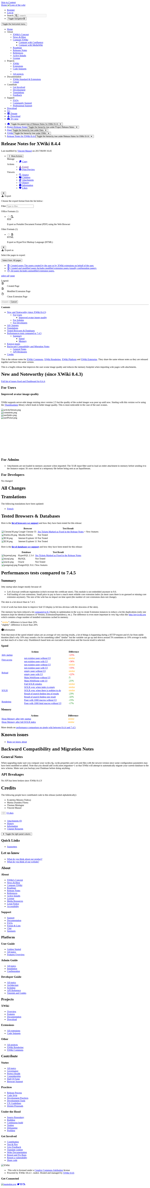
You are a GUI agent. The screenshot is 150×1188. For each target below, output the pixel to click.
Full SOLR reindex (33, 684)
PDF (9, 219)
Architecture (12, 985)
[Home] (8, 124)
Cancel (14, 302)
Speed (21, 338)
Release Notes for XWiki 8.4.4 (21, 136)
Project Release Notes (17, 127)
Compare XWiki (20, 40)
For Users (17, 315)
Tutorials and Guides (16, 993)
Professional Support (22, 105)
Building (11, 1120)
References (18, 53)
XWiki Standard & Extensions (27, 79)
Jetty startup (7, 655)
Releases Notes (20, 50)
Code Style (12, 1095)
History (25, 182)
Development (19, 90)
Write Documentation (17, 1152)
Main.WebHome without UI (37, 677)
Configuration (13, 971)
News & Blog (19, 37)
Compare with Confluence (31, 42)
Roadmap (17, 47)
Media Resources (15, 901)
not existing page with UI (36, 661)
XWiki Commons (35, 359)
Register (11, 10)
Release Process (14, 1093)
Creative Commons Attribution (49, 1170)
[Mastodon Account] (8, 1184)
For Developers (20, 323)
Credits (10, 354)
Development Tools (16, 1100)
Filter (4, 206)
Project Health (13, 1073)
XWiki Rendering (52, 359)
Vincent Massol (24, 151)
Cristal (16, 82)
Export (25, 167)
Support (10, 918)
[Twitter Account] (18, 1184)
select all (5, 276)
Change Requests (15, 829)
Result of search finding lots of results (41, 693)
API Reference (14, 990)
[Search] (16, 15)
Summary (17, 336)
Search (10, 15)
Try (8, 111)
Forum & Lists (14, 925)
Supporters (12, 846)
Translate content (15, 1149)
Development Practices (17, 1098)
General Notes (19, 349)
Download (12, 108)
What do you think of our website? (23, 861)
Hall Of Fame (13, 1079)
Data (9, 130)
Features (11, 1014)
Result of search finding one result (40, 697)
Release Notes (13, 890)
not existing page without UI (37, 658)
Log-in (10, 12)
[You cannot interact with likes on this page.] (3, 813)
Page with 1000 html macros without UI (42, 703)
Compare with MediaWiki (31, 45)
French (10, 508)
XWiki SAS (68, 1173)
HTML (10, 237)
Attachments (28, 180)
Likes (24, 188)
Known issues (13, 344)
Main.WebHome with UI (35, 681)
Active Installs (19, 55)
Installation (12, 968)
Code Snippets (19, 68)
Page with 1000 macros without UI (40, 700)
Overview (11, 1011)
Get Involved (19, 87)
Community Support (22, 103)
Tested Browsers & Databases (21, 330)
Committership (14, 1076)
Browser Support (15, 1081)
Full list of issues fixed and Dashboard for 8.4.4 (23, 381)
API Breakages (20, 352)
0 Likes (10, 813)
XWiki (16, 63)
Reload (5, 672)
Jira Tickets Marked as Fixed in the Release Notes (61, 531)
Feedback (17, 95)
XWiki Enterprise (89, 359)
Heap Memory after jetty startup (16, 719)
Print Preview (28, 169)
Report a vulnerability (17, 1157)
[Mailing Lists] (21, 1184)
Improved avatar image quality (33, 317)
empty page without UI (35, 671)
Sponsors (11, 931)
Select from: (11, 260)
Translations (18, 92)
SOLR (5, 690)
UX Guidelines (14, 1103)
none (12, 276)
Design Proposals (15, 1106)
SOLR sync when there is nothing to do (42, 690)
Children (26, 177)
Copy (24, 161)
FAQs (15, 100)
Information (27, 185)
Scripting (11, 988)
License (16, 58)
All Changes (13, 325)
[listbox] (75, 226)
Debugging (12, 1128)
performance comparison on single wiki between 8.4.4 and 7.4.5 (45, 727)
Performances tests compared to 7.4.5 (24, 333)
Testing (10, 1125)
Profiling (11, 1130)
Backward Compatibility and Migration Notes (28, 346)
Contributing (13, 1142)
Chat (9, 928)
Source (25, 175)
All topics (11, 952)
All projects (18, 74)
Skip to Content (8, 2)
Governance (12, 1071)
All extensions (13, 1030)
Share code (12, 1160)
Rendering (6, 701)
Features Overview (16, 954)
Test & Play (12, 1144)
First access (7, 660)
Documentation (14, 920)
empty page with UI (33, 674)
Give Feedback (14, 1147)
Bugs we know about (17, 742)
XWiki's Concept (21, 34)
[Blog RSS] (24, 1184)
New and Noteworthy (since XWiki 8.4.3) (26, 312)
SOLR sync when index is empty (39, 687)
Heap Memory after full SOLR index (19, 722)
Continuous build (15, 1122)
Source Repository (15, 1117)
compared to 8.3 (42, 612)
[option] (78, 220)
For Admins (18, 320)
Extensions (18, 66)
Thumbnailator (11, 405)
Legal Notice (13, 903)
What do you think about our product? (24, 859)
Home (10, 29)
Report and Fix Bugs (16, 1155)
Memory (23, 341)
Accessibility (13, 906)
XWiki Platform (69, 359)
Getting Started (14, 949)
